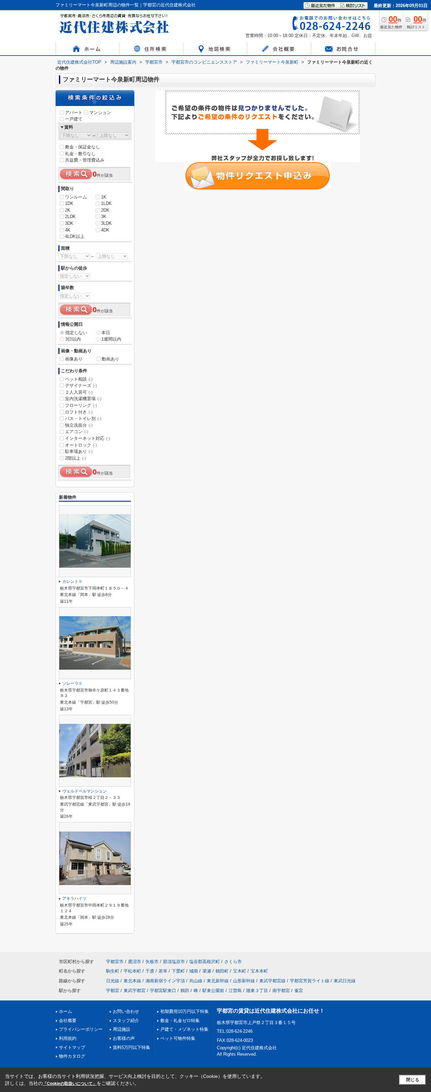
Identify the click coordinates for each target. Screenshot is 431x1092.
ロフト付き (79, 412)
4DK (105, 230)
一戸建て (73, 118)
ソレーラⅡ (72, 683)
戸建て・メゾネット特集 (184, 1029)
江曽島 (235, 990)
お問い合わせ (126, 1011)
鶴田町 (222, 971)
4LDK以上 (75, 236)
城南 (193, 971)
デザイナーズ (81, 385)
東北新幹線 (218, 980)
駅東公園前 (213, 990)
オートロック (81, 445)
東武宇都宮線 (272, 980)
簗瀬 (206, 971)
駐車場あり (79, 451)
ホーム (65, 1011)
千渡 (149, 971)
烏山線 (195, 980)
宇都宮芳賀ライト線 (309, 980)
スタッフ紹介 (126, 1020)
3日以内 (73, 339)
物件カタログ (72, 1056)
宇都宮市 (115, 961)
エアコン (76, 431)
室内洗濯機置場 (83, 398)
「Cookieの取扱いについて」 (70, 1083)
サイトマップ (72, 1047)
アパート (73, 112)
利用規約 (67, 1038)
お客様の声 (124, 1038)
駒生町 (112, 971)
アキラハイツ (74, 898)
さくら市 (233, 961)
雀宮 (298, 990)
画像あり (73, 358)
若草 (163, 971)
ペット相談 (79, 379)
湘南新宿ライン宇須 (165, 980)
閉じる (412, 1079)
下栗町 (178, 971)
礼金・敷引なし (80, 153)
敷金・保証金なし (82, 146)
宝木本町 (259, 971)
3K (103, 216)
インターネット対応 (87, 438)
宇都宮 (112, 990)
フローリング (81, 405)
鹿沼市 (134, 961)
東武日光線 (345, 980)
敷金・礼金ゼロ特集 (180, 1020)
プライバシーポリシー (81, 1029)
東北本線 (132, 980)
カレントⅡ (72, 581)
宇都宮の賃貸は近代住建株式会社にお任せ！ (271, 1011)
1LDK (106, 203)
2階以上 (75, 458)
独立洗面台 (79, 425)
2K (67, 210)
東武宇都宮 (134, 990)
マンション (100, 112)
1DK (69, 203)
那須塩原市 (174, 961)
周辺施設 (121, 1029)
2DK (105, 210)
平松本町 (132, 971)
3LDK (106, 223)
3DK (69, 223)
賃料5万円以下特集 (131, 1047)
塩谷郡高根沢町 (204, 961)
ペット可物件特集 (177, 1038)
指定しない (76, 332)
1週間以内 (111, 339)
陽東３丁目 (257, 990)
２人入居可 (79, 392)
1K (103, 197)
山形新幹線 (244, 980)
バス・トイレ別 (83, 418)
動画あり (110, 358)
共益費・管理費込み (84, 160)
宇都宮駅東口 (163, 990)
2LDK (70, 216)
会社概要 (67, 1020)
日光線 (112, 980)
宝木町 (239, 971)
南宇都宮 (281, 990)
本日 (105, 332)
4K (67, 230)
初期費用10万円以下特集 (184, 1011)
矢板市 (152, 961)
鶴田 (184, 990)
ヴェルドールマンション (84, 791)
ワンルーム (76, 197)
